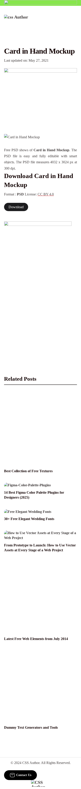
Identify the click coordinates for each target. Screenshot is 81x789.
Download (16, 207)
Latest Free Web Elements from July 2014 (36, 639)
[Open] (74, 20)
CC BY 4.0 (46, 194)
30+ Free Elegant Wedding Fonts (29, 519)
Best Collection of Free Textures (28, 471)
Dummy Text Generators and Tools (31, 727)
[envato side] (38, 288)
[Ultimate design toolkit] (40, 96)
